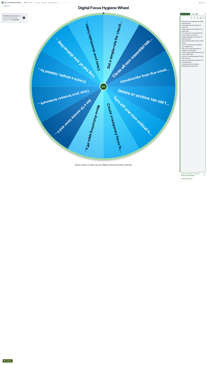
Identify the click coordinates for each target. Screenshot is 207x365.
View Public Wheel (187, 178)
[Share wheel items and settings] (204, 174)
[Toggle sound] (197, 18)
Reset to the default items (188, 175)
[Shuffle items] (194, 18)
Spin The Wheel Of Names (13, 2)
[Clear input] (191, 18)
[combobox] (58, 2)
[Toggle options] (205, 14)
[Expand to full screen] (203, 18)
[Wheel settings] (200, 18)
